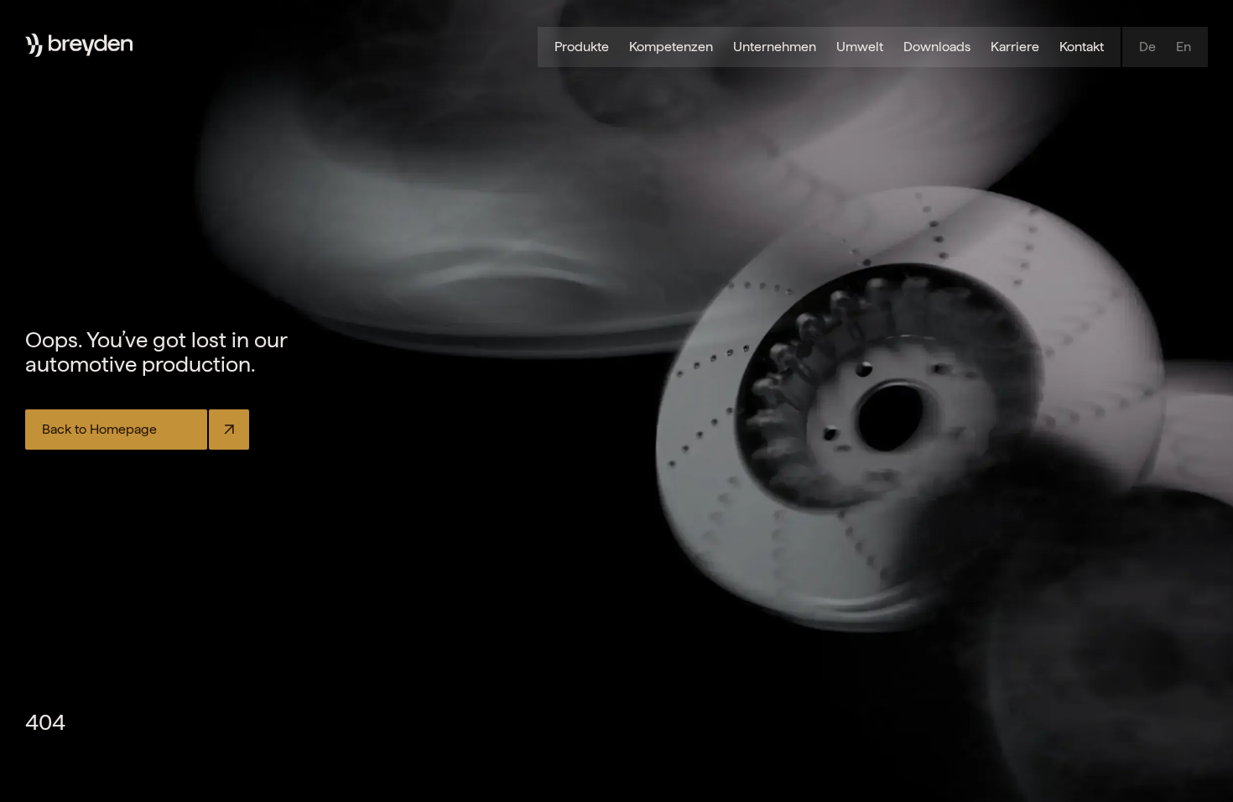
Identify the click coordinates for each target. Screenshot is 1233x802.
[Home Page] (91, 45)
